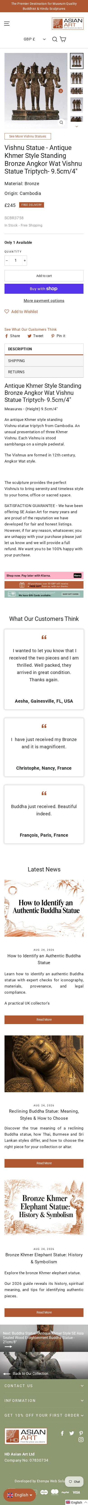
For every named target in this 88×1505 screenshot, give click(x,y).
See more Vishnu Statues (27, 136)
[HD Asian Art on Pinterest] (81, 1433)
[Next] (60, 91)
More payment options (44, 300)
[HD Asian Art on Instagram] (81, 1439)
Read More (44, 1019)
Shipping (16, 361)
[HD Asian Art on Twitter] (71, 1433)
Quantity (13, 251)
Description (20, 349)
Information (20, 1400)
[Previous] (11, 91)
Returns (16, 372)
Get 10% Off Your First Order (42, 1415)
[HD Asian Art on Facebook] (62, 1433)
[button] (21, 311)
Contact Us (19, 1386)
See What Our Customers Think (31, 329)
